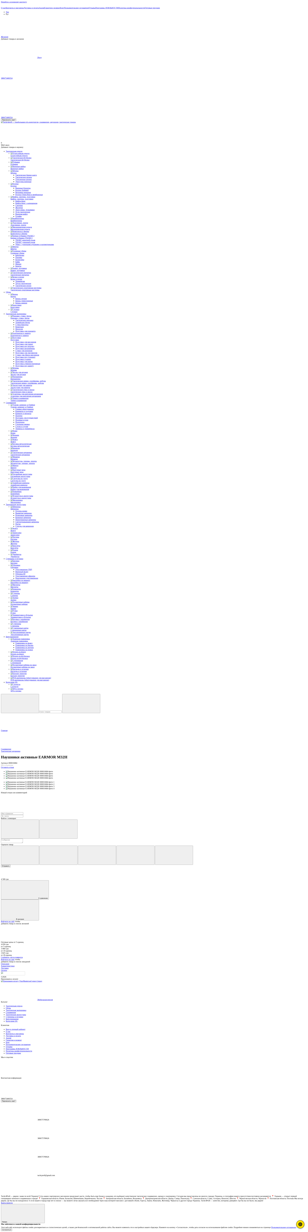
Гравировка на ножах (24, 650)
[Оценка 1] (20, 855)
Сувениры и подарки (14, 559)
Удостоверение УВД (23, 570)
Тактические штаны (23, 177)
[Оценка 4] (135, 855)
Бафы (17, 262)
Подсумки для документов (26, 353)
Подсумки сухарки (23, 359)
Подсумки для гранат (24, 344)
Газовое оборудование (24, 409)
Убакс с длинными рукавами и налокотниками (34, 244)
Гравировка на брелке (24, 645)
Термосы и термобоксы (25, 429)
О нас (3, 8)
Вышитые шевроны (23, 513)
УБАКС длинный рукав (25, 242)
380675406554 (7, 78)
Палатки (18, 416)
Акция (41, 8)
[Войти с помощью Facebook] (20, 829)
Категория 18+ (12, 682)
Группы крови (21, 511)
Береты (18, 266)
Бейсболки (19, 255)
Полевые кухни (21, 420)
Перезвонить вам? (8, 120)
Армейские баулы (22, 322)
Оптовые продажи (152, 8)
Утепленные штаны (23, 179)
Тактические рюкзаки (24, 320)
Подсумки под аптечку (24, 346)
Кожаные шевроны (23, 517)
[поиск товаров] (20, 703)
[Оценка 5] (174, 855)
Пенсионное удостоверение (26, 578)
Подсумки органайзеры (25, 348)
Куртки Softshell (22, 190)
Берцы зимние (21, 303)
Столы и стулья (21, 426)
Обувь (8, 292)
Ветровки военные (23, 192)
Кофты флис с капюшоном (26, 203)
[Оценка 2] (58, 855)
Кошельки (19, 327)
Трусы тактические (23, 283)
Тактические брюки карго (26, 175)
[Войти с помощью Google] (58, 829)
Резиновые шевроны (23, 515)
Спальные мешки (22, 424)
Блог (62, 8)
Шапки (18, 264)
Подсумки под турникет (25, 357)
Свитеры (19, 205)
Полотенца (19, 422)
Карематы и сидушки (24, 411)
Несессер (19, 329)
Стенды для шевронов (24, 526)
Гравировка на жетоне (24, 648)
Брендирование (12, 637)
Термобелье (20, 281)
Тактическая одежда (14, 151)
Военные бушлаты (23, 188)
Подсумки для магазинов (25, 342)
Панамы (18, 257)
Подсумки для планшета (25, 331)
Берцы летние (21, 299)
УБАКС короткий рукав (25, 240)
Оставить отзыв (7, 767)
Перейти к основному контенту (14, 2)
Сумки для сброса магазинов (27, 355)
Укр (7, 12)
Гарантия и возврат (52, 8)
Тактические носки (23, 286)
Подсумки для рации (24, 361)
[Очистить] (81, 703)
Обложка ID (20, 574)
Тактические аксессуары (16, 504)
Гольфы (18, 216)
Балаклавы (19, 260)
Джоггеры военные (23, 182)
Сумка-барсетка (21, 325)
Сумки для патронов (23, 351)
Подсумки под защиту (24, 366)
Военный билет (21, 572)
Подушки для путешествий (26, 418)
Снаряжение (11, 403)
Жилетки (19, 208)
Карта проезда (7, 1203)
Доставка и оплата (31, 8)
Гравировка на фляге (23, 643)
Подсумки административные (27, 364)
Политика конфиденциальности (131, 8)
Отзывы (92, 8)
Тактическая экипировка (16, 314)
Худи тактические (22, 212)
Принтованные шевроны (25, 520)
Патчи (18, 524)
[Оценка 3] (97, 855)
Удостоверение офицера (25, 576)
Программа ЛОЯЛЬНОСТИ (106, 8)
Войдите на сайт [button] (8, 921)
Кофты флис (20, 201)
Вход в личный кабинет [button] (15, 1029)
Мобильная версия (45, 1000)
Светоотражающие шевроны (27, 522)
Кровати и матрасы (23, 413)
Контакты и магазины (15, 8)
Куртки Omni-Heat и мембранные (29, 195)
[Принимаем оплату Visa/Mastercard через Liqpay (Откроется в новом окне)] (21, 981)
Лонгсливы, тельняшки (25, 210)
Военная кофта (21, 214)
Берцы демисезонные (24, 301)
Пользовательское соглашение (76, 8)
